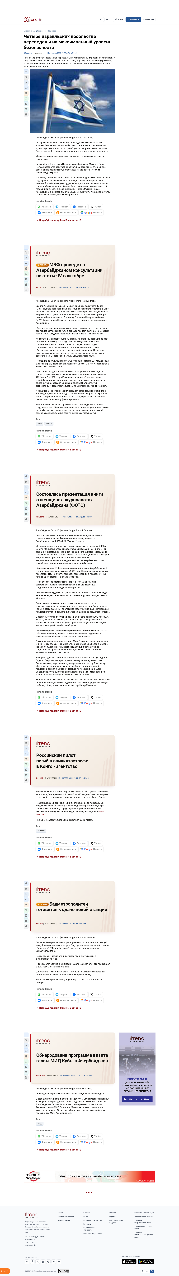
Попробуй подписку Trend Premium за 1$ (60, 220)
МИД (40, 1124)
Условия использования (144, 1217)
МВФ (40, 424)
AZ (147, 1271)
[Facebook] (32, 1261)
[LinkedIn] (54, 1261)
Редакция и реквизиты (92, 1220)
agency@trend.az (31, 1245)
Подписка (113, 1217)
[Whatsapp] (27, 1261)
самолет (41, 831)
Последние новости (66, 1217)
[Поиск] (101, 19)
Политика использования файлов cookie (143, 1234)
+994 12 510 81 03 (31, 1242)
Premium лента (64, 1220)
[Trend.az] (33, 19)
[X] (37, 1261)
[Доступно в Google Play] (146, 1261)
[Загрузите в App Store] (129, 1261)
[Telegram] (48, 1261)
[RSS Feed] (59, 1261)
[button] (26, 72)
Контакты (87, 1224)
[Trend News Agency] (31, 1215)
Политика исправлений (92, 1234)
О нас (85, 1217)
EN (143, 1271)
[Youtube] (43, 1261)
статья (49, 424)
